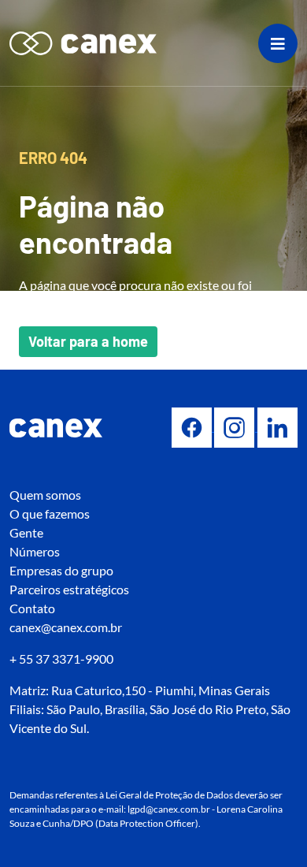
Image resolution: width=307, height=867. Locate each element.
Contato (32, 608)
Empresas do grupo (61, 570)
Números (34, 551)
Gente (26, 532)
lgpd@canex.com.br (169, 809)
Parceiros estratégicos (69, 589)
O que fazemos (49, 513)
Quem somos (45, 494)
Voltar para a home (88, 341)
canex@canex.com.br (65, 627)
